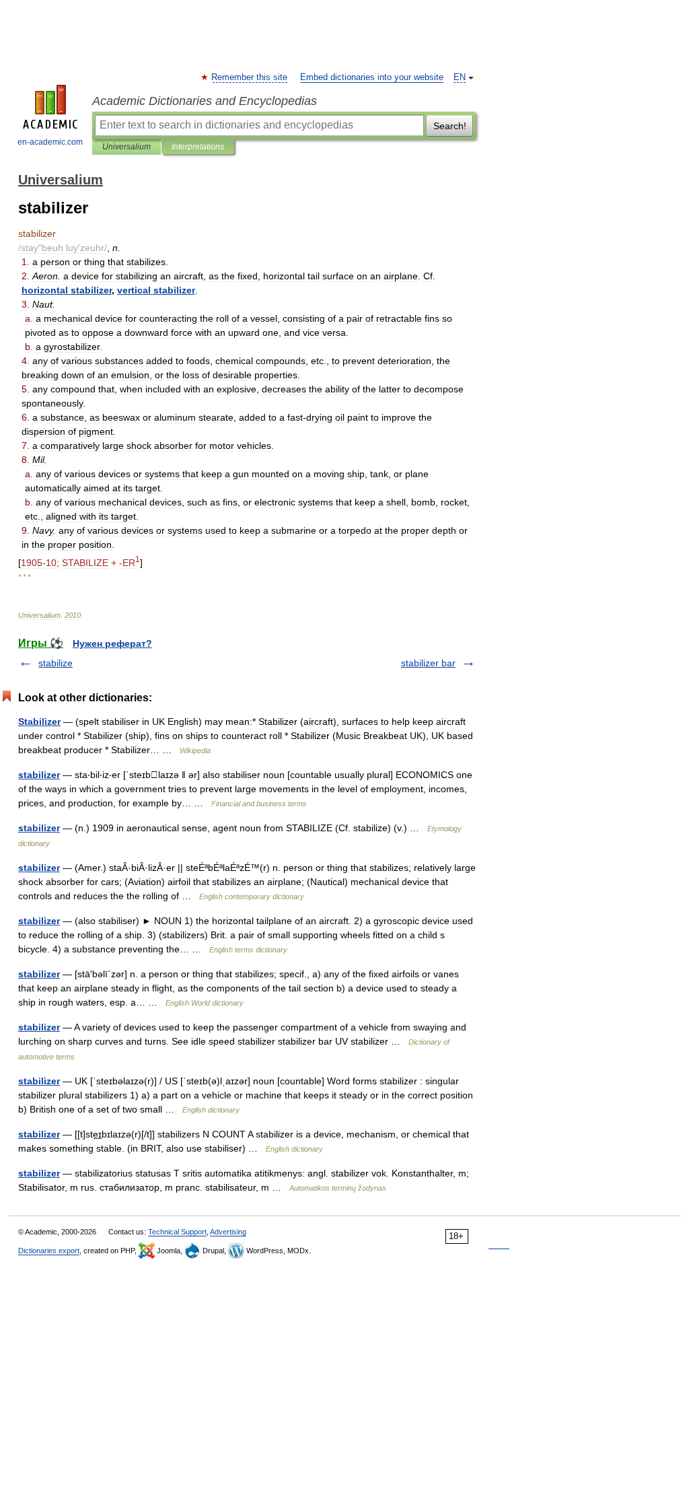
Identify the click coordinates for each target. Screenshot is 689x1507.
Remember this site (250, 77)
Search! (449, 125)
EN (460, 77)
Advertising (228, 1232)
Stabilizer (39, 721)
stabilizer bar (428, 663)
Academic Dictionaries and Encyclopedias (204, 101)
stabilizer (39, 774)
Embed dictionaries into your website (371, 77)
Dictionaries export (48, 1251)
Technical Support (177, 1232)
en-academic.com (50, 142)
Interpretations (198, 146)
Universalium (126, 146)
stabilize (55, 663)
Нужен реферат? (112, 643)
